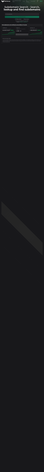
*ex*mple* (21, 21)
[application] (8, 33)
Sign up (41, 1)
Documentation (33, 1)
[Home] (5, 1)
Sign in (37, 1)
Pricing (24, 1)
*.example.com (25, 21)
